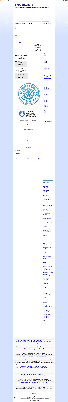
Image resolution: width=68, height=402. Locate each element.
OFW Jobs (44, 252)
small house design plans (46, 316)
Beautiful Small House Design (46, 191)
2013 (44, 67)
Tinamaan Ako (34, 345)
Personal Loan (45, 263)
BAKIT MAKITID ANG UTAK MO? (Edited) (34, 343)
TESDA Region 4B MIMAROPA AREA (47, 94)
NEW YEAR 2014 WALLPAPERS (46, 69)
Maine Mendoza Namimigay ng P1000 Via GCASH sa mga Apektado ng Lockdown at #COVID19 (34, 379)
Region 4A (25, 129)
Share (15, 43)
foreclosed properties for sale (46, 288)
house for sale (44, 297)
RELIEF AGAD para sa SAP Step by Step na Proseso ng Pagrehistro (34, 353)
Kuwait (44, 243)
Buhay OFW (44, 194)
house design (44, 293)
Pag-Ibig (44, 262)
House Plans (44, 234)
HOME (16, 7)
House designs (45, 235)
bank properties (45, 284)
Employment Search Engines (46, 205)
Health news (44, 227)
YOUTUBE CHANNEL (21, 7)
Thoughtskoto (24, 4)
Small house (44, 274)
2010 (44, 110)
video (43, 320)
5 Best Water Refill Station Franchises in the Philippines (34, 369)
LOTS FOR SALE (41, 7)
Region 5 (28, 132)
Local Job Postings (45, 251)
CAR (28, 121)
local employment (45, 307)
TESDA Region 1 (46, 100)
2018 (44, 61)
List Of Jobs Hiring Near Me (46, 247)
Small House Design (45, 269)
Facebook (44, 209)
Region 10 (28, 140)
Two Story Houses (45, 278)
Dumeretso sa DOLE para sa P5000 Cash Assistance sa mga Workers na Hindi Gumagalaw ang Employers (34, 371)
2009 (44, 111)
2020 (44, 59)
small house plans (45, 317)
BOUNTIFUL (47, 7)
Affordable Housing (45, 182)
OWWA (44, 259)
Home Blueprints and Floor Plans (47, 231)
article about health (45, 282)
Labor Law (44, 244)
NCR (28, 123)
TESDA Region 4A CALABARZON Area (47, 96)
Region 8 (28, 137)
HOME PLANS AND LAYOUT (47, 222)
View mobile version (28, 159)
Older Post (39, 158)
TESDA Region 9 (46, 88)
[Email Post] (17, 149)
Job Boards (44, 239)
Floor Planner (44, 214)
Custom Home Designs (46, 200)
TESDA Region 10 (46, 87)
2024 (44, 54)
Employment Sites (45, 206)
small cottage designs (45, 310)
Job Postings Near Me (46, 240)
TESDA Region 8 (46, 89)
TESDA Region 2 (46, 99)
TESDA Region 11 (46, 86)
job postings (44, 302)
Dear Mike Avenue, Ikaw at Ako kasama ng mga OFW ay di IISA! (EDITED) (34, 387)
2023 (44, 55)
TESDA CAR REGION (47, 101)
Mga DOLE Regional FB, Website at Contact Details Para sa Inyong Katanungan (34, 382)
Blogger (38, 400)
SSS (43, 268)
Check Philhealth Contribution (46, 198)
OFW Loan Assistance (46, 255)
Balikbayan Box (45, 186)
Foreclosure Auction (45, 217)
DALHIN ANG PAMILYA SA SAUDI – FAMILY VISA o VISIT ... (47, 81)
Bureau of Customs (45, 195)
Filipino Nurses (45, 210)
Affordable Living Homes (46, 183)
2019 (44, 60)
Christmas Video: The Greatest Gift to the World (47, 71)
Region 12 (28, 143)
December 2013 (46, 68)
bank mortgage (45, 283)
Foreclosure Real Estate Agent (47, 218)
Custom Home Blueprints (46, 199)
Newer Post (16, 158)
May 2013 (45, 105)
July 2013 (45, 104)
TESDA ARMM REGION (47, 82)
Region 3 (28, 127)
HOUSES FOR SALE (35, 7)
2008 (44, 112)
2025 (44, 53)
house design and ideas (46, 294)
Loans (43, 248)
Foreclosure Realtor (45, 219)
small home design (45, 311)
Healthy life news (45, 230)
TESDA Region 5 (46, 93)
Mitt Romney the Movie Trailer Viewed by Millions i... (47, 74)
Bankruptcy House (45, 190)
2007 (44, 113)
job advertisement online (46, 301)
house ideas (44, 298)
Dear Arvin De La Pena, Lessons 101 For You (34, 361)
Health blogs (44, 226)
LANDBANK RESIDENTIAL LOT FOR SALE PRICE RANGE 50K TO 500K (34, 348)
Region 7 (28, 135)
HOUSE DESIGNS (28, 7)
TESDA (20, 150)
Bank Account (44, 187)
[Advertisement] (34, 15)
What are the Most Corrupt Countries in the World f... (47, 78)
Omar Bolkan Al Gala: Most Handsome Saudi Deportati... (47, 76)
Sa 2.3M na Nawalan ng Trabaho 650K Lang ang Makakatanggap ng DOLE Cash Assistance (34, 356)
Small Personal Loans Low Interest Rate (48, 272)
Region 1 (28, 124)
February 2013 (46, 106)
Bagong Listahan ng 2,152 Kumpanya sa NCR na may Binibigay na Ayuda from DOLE (34, 366)
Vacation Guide (45, 279)
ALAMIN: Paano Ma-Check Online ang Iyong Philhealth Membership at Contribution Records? (34, 340)
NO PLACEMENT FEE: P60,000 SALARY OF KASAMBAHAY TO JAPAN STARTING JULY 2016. (34, 374)
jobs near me (44, 305)
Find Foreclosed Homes (46, 213)
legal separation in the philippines (47, 306)
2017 (44, 62)
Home (28, 158)
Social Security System (46, 275)
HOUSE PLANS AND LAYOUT (47, 223)
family (43, 287)
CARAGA (28, 145)
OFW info (44, 258)
